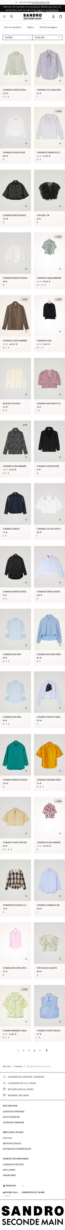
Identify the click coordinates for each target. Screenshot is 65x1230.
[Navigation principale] (4, 16)
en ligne (38, 10)
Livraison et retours (13, 1164)
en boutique (52, 10)
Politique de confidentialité (17, 1149)
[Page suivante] (46, 1050)
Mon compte (9, 1170)
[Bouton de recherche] (11, 16)
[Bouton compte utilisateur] (53, 16)
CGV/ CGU (7, 1138)
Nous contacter (11, 1117)
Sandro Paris (9, 1175)
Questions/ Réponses (13, 1111)
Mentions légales (12, 1143)
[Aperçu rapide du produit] (26, 80)
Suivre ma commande (13, 1122)
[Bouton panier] (60, 16)
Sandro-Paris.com (41, 2)
